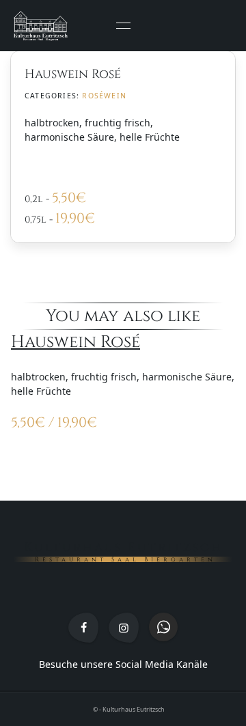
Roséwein (104, 95)
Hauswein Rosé (75, 342)
